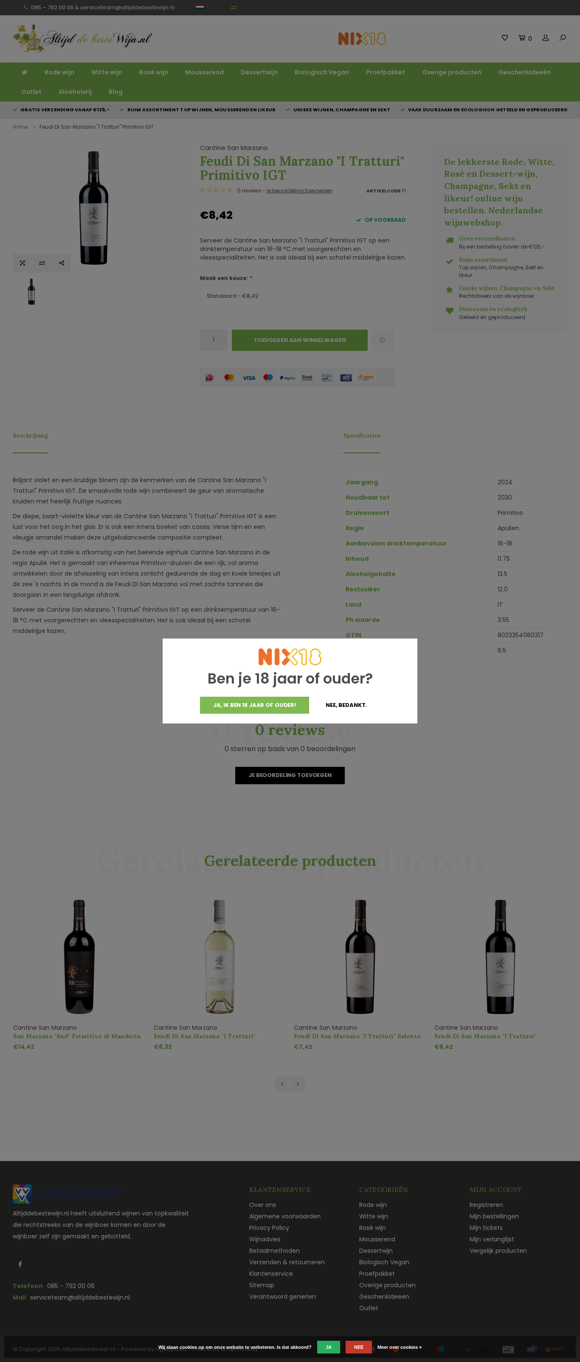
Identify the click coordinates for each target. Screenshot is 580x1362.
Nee (358, 1347)
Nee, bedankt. (346, 705)
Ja (329, 1347)
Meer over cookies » (399, 1347)
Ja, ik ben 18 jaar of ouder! (254, 705)
